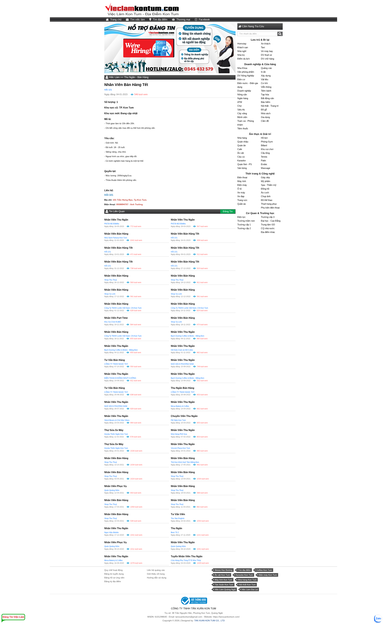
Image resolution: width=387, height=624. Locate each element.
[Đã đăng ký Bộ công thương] (193, 600)
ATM (239, 102)
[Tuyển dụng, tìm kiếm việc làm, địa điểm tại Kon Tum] (142, 8)
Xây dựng (266, 75)
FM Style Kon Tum (178, 420)
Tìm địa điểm (160, 19)
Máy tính (241, 181)
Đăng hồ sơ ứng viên (114, 577)
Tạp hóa (265, 94)
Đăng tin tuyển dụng (114, 574)
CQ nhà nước (268, 228)
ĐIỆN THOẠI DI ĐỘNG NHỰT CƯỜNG (120, 378)
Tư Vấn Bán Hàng (114, 360)
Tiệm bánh (266, 90)
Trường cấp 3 (267, 217)
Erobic (264, 164)
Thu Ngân (176, 528)
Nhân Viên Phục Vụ (115, 486)
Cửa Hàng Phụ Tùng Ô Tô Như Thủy (186, 560)
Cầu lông (265, 153)
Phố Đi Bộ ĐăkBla (111, 224)
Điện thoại (242, 177)
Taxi (263, 47)
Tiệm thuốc (242, 128)
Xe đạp (240, 196)
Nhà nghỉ (241, 51)
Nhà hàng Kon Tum (247, 580)
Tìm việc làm (137, 19)
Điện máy (242, 185)
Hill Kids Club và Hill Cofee (182, 350)
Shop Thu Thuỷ (110, 280)
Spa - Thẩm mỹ (268, 185)
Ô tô (239, 188)
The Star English (177, 518)
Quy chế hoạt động (113, 570)
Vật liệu (264, 79)
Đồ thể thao (266, 200)
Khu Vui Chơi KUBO (112, 322)
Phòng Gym (267, 141)
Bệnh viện (242, 117)
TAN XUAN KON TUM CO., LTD (209, 620)
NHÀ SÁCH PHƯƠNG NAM (182, 364)
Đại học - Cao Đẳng (270, 220)
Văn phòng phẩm (245, 72)
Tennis (264, 156)
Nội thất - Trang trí (270, 106)
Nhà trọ (241, 55)
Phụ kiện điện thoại (270, 207)
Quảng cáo (266, 68)
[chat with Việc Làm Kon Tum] (378, 618)
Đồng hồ (265, 188)
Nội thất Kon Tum (247, 584)
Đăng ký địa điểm (112, 581)
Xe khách (265, 43)
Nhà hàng (242, 138)
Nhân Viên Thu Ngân (116, 219)
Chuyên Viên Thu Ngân (184, 416)
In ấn (263, 72)
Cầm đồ (265, 121)
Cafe (239, 149)
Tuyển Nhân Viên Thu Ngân (186, 556)
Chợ (239, 106)
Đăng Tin (228, 211)
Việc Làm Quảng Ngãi (225, 589)
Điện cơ (241, 79)
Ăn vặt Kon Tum (222, 575)
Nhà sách (265, 113)
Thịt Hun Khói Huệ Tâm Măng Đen (185, 462)
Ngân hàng (242, 98)
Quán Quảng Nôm (111, 490)
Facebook (204, 19)
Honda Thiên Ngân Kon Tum (116, 434)
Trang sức (242, 200)
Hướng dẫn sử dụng (156, 577)
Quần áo (241, 204)
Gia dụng (265, 117)
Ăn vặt (240, 153)
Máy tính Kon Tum (223, 580)
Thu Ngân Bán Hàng (182, 388)
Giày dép (265, 177)
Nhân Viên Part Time (116, 318)
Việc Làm (114, 77)
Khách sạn (242, 47)
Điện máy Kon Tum (268, 575)
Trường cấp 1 (244, 224)
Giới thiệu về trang (156, 574)
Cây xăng (242, 113)
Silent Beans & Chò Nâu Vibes (116, 420)
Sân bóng (242, 168)
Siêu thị (241, 109)
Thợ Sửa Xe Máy (113, 430)
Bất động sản (267, 98)
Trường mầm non (246, 220)
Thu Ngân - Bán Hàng (136, 77)
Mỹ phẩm (265, 181)
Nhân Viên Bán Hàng (116, 233)
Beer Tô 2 (175, 532)
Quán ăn (241, 145)
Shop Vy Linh (109, 294)
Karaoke (241, 160)
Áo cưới (265, 192)
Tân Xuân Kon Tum (224, 584)
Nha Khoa (242, 68)
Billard (264, 145)
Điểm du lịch (243, 58)
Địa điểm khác (268, 232)
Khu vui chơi (267, 149)
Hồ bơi (264, 138)
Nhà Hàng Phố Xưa (179, 434)
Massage (265, 168)
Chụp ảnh (265, 196)
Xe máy (241, 192)
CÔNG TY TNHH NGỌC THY (116, 364)
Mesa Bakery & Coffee (180, 406)
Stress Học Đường (223, 570)
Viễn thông (266, 87)
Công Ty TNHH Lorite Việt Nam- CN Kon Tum (122, 308)
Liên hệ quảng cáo (156, 570)
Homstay (241, 43)
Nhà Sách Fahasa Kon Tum (115, 238)
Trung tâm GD (268, 224)
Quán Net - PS (244, 164)
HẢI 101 (108, 90)
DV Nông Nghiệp (245, 75)
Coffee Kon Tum (264, 570)
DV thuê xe (266, 55)
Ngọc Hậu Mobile (111, 532)
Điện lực (241, 217)
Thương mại (183, 19)
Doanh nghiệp (244, 90)
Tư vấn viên (178, 514)
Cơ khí (264, 83)
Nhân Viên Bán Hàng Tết (185, 233)
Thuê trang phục (269, 204)
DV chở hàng (267, 58)
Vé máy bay (267, 51)
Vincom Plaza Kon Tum (180, 448)
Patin (263, 160)
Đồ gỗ (264, 109)
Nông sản (242, 94)
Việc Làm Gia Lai (249, 589)
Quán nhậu (242, 141)
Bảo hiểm (265, 102)
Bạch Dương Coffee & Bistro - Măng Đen (187, 336)
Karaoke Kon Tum (244, 575)
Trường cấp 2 (244, 228)
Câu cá (240, 156)
